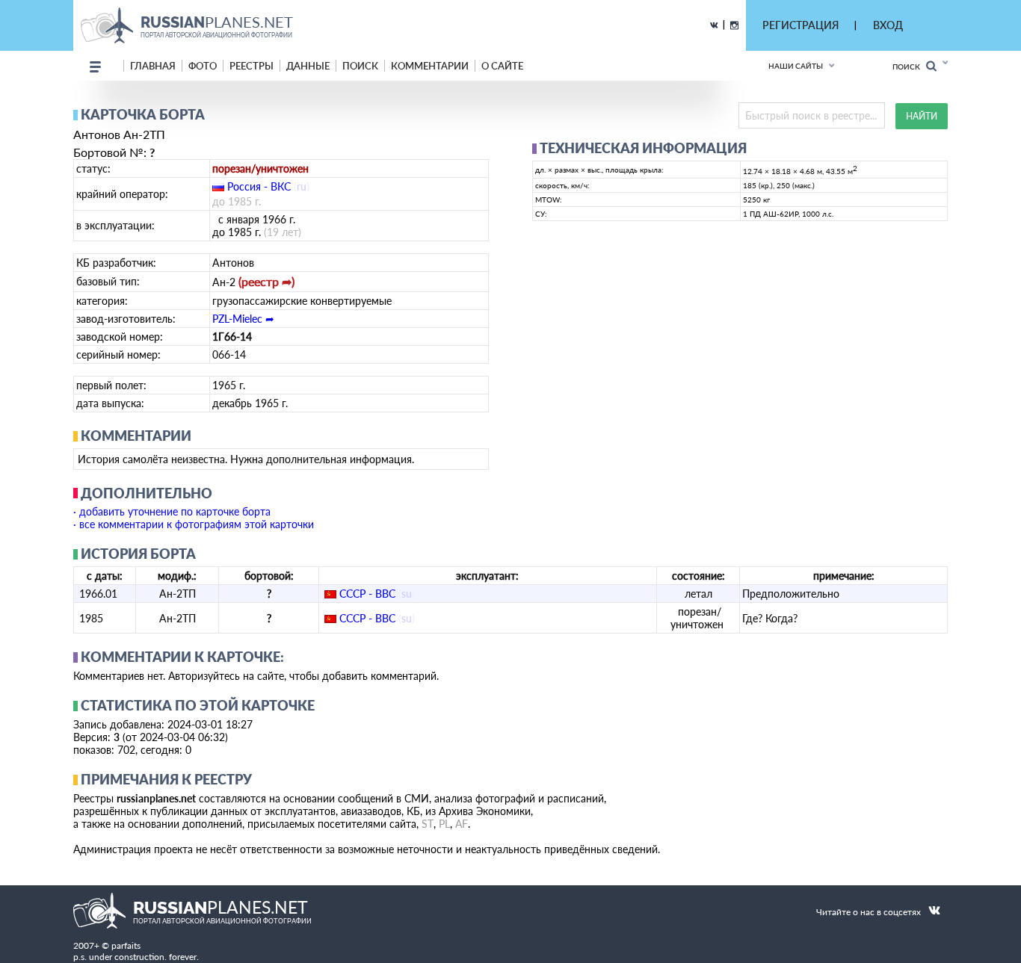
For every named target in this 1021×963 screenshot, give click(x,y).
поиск (360, 66)
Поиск (909, 66)
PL (444, 823)
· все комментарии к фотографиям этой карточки (193, 524)
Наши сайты (795, 65)
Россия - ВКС (259, 186)
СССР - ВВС (367, 593)
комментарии (430, 66)
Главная (153, 66)
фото (202, 66)
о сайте (502, 66)
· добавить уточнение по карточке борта (172, 511)
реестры (251, 66)
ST (428, 823)
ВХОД (888, 25)
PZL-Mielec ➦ (243, 318)
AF (461, 823)
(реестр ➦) (266, 281)
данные (308, 66)
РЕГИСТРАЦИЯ (800, 25)
